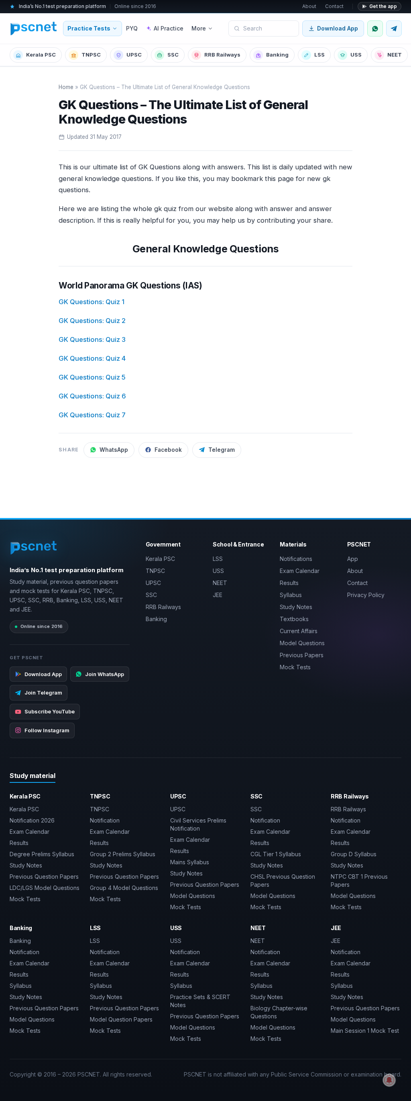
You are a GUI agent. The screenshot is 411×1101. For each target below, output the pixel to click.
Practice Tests (88, 28)
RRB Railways (222, 54)
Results (289, 582)
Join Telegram (43, 692)
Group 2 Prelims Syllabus (122, 854)
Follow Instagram (46, 730)
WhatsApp (114, 450)
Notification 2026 (32, 820)
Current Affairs (298, 631)
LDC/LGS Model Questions (44, 887)
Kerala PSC (41, 54)
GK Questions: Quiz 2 (92, 321)
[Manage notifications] (389, 1080)
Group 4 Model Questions (124, 887)
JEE (217, 594)
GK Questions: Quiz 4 (92, 358)
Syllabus (291, 594)
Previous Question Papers (44, 876)
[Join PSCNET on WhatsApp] (375, 28)
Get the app (383, 6)
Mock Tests (295, 667)
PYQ (132, 28)
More (198, 28)
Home (66, 87)
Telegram (221, 450)
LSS (319, 54)
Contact (334, 6)
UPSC (134, 54)
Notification (105, 820)
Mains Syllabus (189, 862)
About (309, 6)
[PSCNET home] (34, 28)
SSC (173, 54)
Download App (337, 28)
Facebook (168, 450)
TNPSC (91, 54)
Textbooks (294, 619)
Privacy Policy (366, 594)
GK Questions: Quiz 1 (91, 302)
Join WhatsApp (104, 674)
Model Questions (302, 643)
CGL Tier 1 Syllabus (275, 854)
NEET (394, 54)
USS (356, 54)
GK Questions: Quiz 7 (92, 415)
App (352, 558)
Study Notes (296, 606)
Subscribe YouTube (49, 711)
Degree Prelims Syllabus (42, 854)
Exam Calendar (299, 570)
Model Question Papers (121, 1019)
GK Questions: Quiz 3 (92, 339)
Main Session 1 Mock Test (365, 1030)
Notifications (296, 558)
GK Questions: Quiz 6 (92, 396)
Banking (277, 54)
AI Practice (168, 28)
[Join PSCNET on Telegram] (394, 28)
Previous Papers (302, 655)
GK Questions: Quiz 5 (92, 377)
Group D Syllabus (353, 854)
